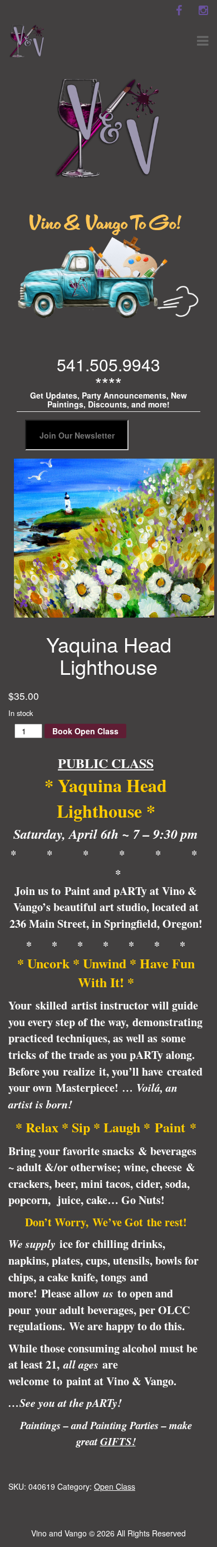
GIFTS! (118, 1441)
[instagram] (203, 10)
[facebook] (178, 10)
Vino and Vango (59, 1533)
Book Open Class (85, 731)
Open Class (114, 1486)
